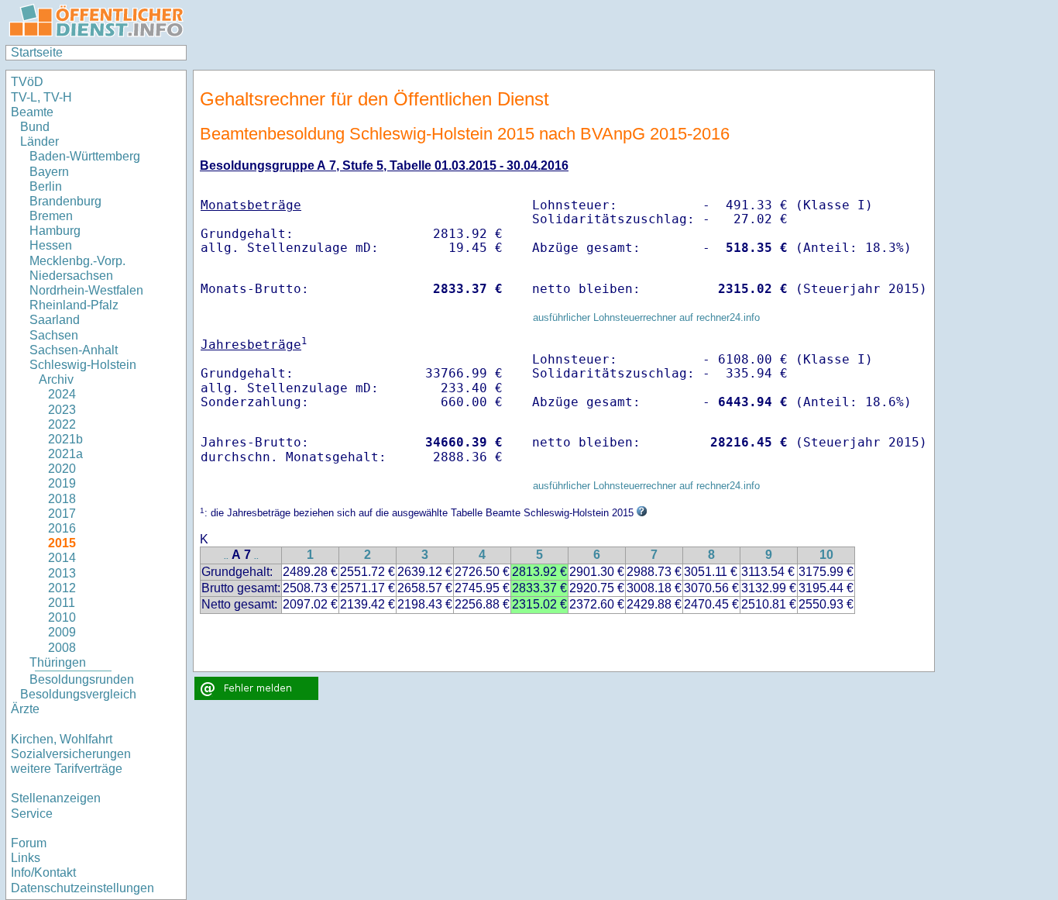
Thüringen (57, 662)
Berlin (45, 186)
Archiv (56, 379)
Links (25, 857)
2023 (62, 409)
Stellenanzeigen (56, 798)
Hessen (50, 245)
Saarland (54, 319)
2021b (65, 439)
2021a (65, 453)
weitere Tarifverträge (66, 768)
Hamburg (55, 230)
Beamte (32, 112)
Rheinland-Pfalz (74, 305)
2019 (62, 483)
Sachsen (53, 335)
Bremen (51, 215)
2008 (62, 647)
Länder (39, 141)
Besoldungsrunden (81, 679)
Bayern (49, 171)
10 (826, 554)
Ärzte (25, 709)
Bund (35, 126)
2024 (62, 394)
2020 (62, 468)
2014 (62, 557)
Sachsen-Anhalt (73, 350)
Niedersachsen (71, 275)
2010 (62, 617)
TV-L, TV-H (41, 97)
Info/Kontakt (43, 872)
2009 (62, 632)
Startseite (37, 52)
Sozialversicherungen (71, 753)
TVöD (27, 81)
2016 (62, 528)
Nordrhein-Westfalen (86, 290)
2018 (62, 498)
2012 (62, 588)
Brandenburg (65, 201)
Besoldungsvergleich (78, 694)
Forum (28, 843)
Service (32, 813)
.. (226, 556)
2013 (62, 573)
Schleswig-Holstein (82, 364)
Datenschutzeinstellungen (82, 888)
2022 (62, 424)
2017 (62, 513)
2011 (61, 602)
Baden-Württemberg (84, 156)
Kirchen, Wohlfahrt (61, 739)
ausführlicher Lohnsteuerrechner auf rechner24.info (646, 317)
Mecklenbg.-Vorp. (77, 260)
